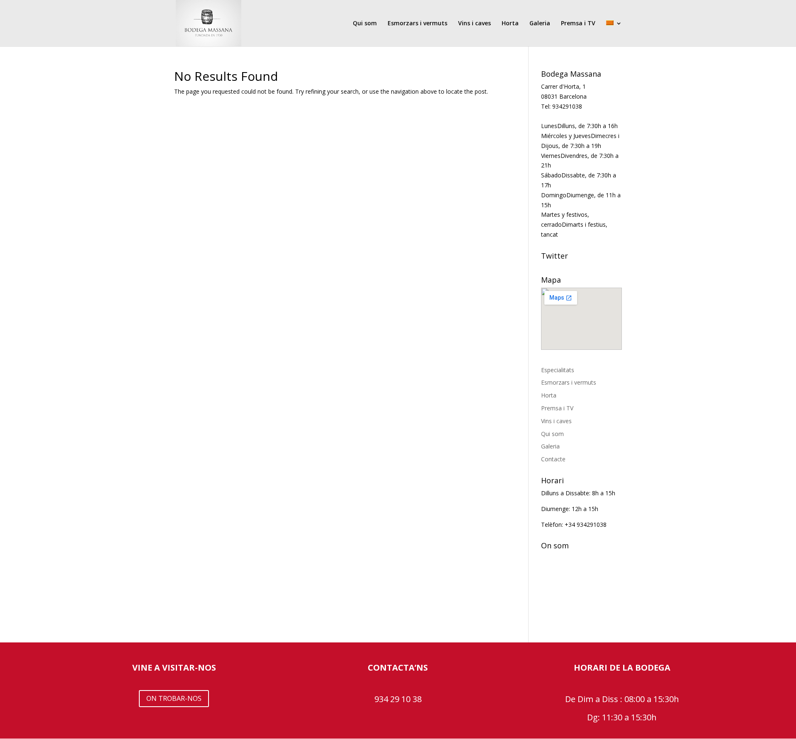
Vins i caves (474, 23)
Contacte (553, 459)
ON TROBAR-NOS (173, 698)
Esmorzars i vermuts (417, 23)
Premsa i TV (578, 23)
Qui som (365, 23)
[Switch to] (614, 33)
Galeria (539, 23)
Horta (510, 23)
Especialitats (557, 370)
